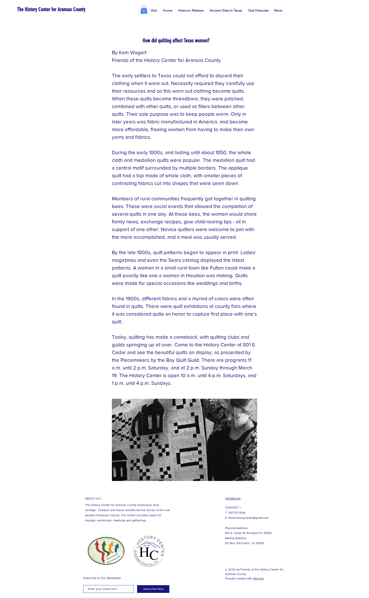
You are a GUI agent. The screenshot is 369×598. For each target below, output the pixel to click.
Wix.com (258, 578)
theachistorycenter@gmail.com (248, 517)
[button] (144, 9)
